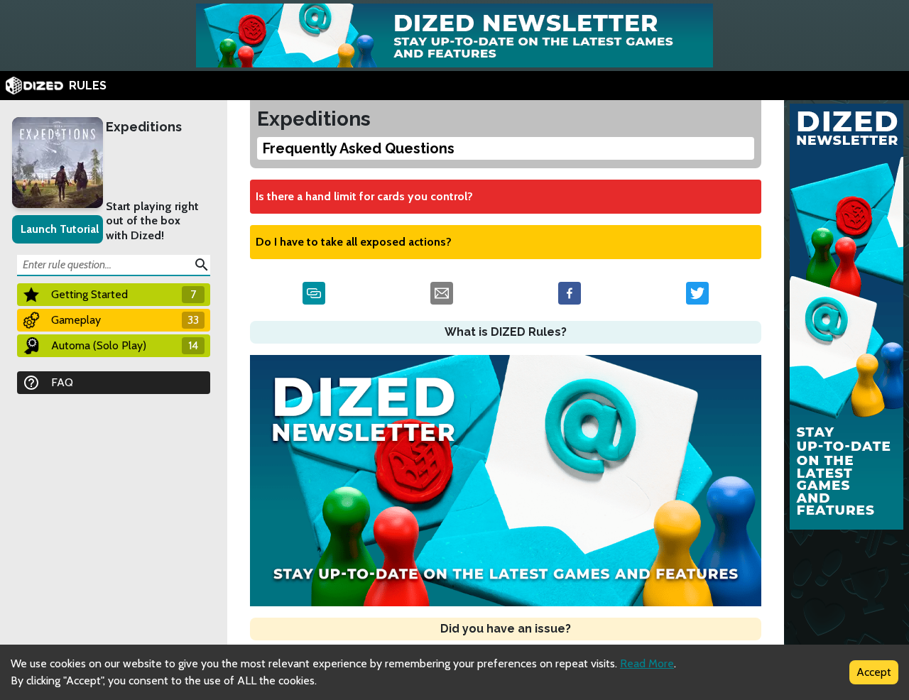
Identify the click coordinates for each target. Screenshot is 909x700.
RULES (88, 85)
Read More (647, 663)
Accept (873, 672)
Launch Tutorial (60, 229)
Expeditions (144, 126)
